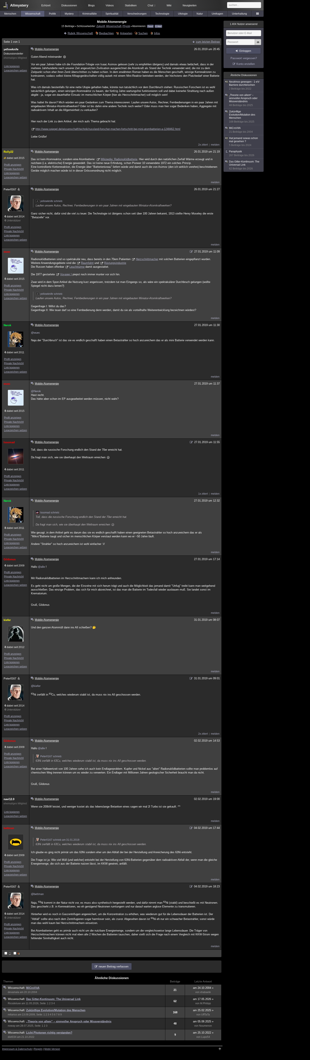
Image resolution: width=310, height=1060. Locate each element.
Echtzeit (45, 5)
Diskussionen (69, 5)
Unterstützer (14, 220)
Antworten (126, 33)
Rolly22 (8, 151)
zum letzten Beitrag (208, 41)
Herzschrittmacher (147, 259)
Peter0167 (10, 189)
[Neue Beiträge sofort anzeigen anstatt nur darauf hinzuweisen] (17, 953)
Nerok (7, 325)
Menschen (10, 13)
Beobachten (106, 33)
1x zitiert (203, 493)
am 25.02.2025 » (203, 1010)
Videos (110, 5)
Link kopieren (12, 66)
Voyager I (66, 274)
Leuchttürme (77, 266)
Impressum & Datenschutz (17, 1049)
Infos (157, 33)
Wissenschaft (32, 13)
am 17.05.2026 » (203, 999)
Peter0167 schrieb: (51, 756)
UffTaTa (205, 1014)
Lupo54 (205, 1037)
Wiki (169, 5)
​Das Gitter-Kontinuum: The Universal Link (53, 999)
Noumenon (205, 1026)
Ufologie (183, 13)
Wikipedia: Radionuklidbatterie (119, 159)
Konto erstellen (245, 63)
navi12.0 (9, 799)
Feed (150, 26)
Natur (200, 13)
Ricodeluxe (14, 1003)
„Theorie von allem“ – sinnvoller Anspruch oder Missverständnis (68, 1021)
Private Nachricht (14, 169)
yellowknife (11, 49)
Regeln (38, 1049)
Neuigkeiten (190, 5)
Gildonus (10, 559)
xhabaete (205, 992)
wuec (7, 251)
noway (11, 1026)
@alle (41, 566)
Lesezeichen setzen (15, 70)
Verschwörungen (137, 13)
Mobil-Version (52, 1049)
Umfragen (217, 13)
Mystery (69, 13)
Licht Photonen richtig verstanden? (49, 1032)
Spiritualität (111, 13)
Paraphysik (241, 153)
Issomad (9, 442)
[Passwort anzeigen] (258, 44)
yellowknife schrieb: (51, 201)
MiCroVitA (32, 987)
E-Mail (158, 26)
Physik (126, 26)
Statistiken (131, 5)
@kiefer (35, 686)
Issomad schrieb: (50, 512)
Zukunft (100, 26)
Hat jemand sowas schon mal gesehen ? (243, 142)
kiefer (7, 620)
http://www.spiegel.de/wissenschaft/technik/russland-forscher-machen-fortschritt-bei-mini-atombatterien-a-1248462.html (107, 129)
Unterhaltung (239, 13)
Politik (52, 13)
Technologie (162, 13)
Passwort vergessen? (243, 58)
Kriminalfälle (89, 13)
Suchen (143, 33)
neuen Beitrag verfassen (113, 966)
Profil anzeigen (12, 164)
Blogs (91, 5)
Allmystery (19, 5)
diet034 (12, 1037)
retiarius (12, 1014)
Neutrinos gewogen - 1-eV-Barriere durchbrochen (244, 85)
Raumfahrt (87, 263)
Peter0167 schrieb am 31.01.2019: (60, 839)
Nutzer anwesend (243, 24)
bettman (9, 828)
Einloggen (245, 50)
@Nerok (36, 391)
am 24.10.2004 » (203, 987)
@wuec (35, 332)
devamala (13, 992)
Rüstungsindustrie (115, 263)
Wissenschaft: (17, 987)
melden (215, 144)
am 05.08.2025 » (203, 1021)
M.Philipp (205, 1003)
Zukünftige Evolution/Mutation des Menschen (55, 1010)
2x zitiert (203, 144)
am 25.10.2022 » (203, 1032)
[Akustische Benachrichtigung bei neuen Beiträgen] (8, 953)
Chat (151, 5)
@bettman (37, 894)
